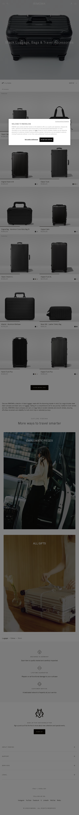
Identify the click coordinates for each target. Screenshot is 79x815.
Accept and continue (46, 139)
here (36, 130)
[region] (39, 132)
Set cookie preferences (31, 139)
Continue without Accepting (62, 121)
